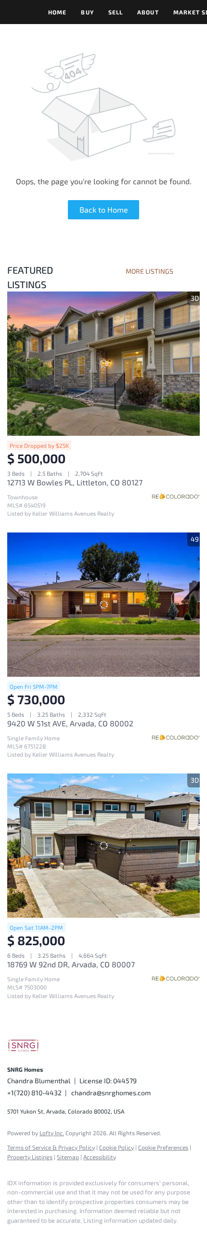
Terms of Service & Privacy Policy (51, 1147)
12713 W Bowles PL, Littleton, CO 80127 (74, 482)
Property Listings (29, 1156)
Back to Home (103, 209)
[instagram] (31, 1235)
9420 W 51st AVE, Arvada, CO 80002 (70, 723)
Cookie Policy (116, 1147)
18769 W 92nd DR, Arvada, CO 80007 (71, 964)
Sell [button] (115, 12)
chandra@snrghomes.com (111, 1093)
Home (57, 12)
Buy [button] (87, 12)
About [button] (148, 12)
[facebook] (12, 1235)
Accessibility (99, 1156)
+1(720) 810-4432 (34, 1093)
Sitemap (68, 1156)
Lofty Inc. (51, 1132)
